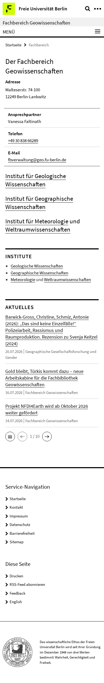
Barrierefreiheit (22, 533)
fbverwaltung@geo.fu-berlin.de (37, 160)
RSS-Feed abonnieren (27, 584)
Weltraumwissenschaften (37, 229)
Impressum (19, 516)
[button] (10, 436)
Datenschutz (20, 524)
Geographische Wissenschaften (39, 273)
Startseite (13, 44)
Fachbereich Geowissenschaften (36, 22)
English (16, 601)
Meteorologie (23, 279)
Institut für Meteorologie (36, 221)
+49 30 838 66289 (23, 140)
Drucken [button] (16, 575)
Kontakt (16, 507)
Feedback (17, 593)
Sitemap (16, 541)
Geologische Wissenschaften (37, 266)
